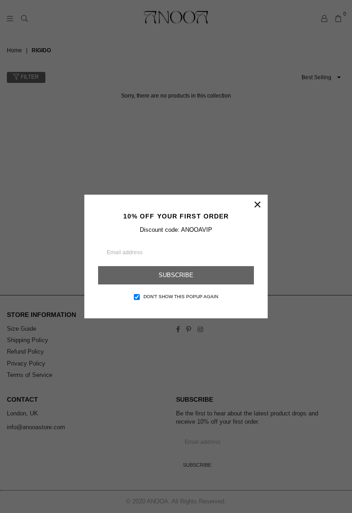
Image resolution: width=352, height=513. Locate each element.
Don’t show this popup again (180, 296)
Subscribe (176, 275)
